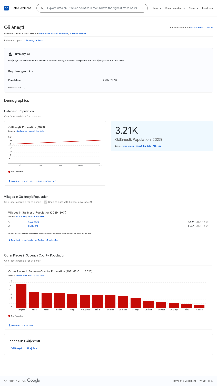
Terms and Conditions (184, 380)
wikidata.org (21, 131)
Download (15, 181)
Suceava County (48, 33)
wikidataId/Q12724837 (201, 27)
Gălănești (33, 222)
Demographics (34, 40)
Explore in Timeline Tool (48, 181)
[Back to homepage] (6, 8)
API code (29, 181)
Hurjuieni (33, 225)
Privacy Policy (206, 380)
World (82, 33)
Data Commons (21, 8)
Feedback (207, 8)
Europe (74, 33)
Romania (63, 33)
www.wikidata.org (16, 87)
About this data (36, 131)
